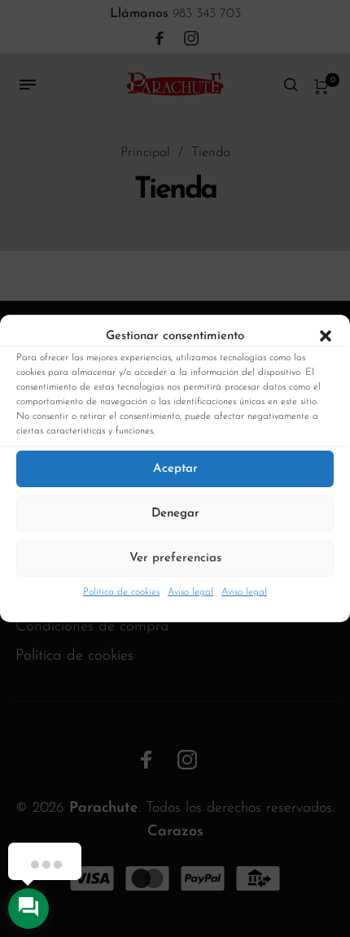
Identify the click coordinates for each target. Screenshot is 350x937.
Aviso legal (190, 592)
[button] (325, 337)
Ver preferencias (175, 558)
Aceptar (175, 469)
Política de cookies (121, 592)
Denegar (175, 514)
